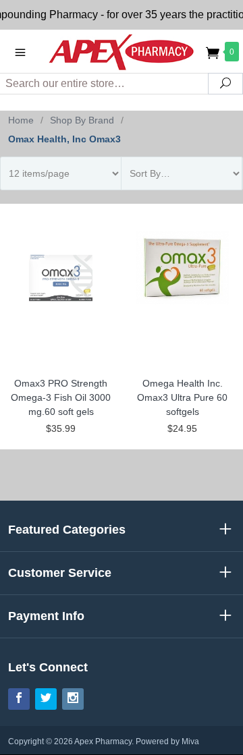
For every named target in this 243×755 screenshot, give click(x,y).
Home (21, 120)
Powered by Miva (167, 741)
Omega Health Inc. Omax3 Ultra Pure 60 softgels (182, 397)
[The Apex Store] (121, 51)
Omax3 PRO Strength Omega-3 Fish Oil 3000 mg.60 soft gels (61, 397)
